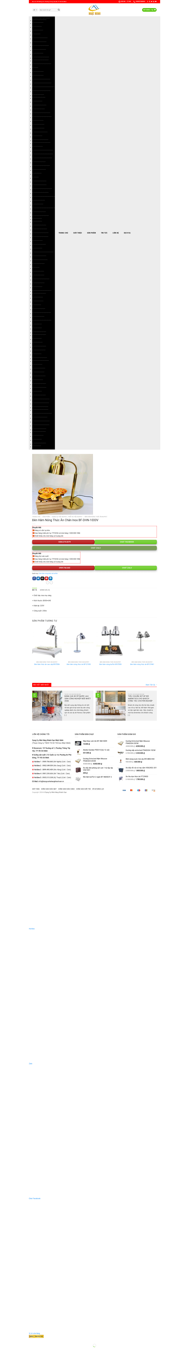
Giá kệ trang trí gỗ (39, 170)
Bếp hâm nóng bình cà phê (42, 159)
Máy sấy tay (37, 325)
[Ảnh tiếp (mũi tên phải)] (37, 1349)
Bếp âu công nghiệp (39, 230)
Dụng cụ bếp (37, 219)
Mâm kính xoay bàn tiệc (41, 80)
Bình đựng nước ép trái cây (42, 151)
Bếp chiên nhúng (38, 265)
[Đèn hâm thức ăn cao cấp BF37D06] (47, 642)
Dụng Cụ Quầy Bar (39, 333)
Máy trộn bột (37, 102)
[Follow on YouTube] (155, 1)
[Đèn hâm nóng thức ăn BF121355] (78, 642)
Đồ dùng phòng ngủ (39, 359)
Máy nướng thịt (38, 272)
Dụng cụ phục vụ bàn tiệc (42, 118)
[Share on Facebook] (34, 578)
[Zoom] (35, 512)
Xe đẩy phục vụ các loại (41, 92)
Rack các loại (37, 137)
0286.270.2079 (64, 542)
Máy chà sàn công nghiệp (41, 321)
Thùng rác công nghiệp (40, 280)
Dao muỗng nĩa (37, 121)
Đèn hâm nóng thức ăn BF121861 (142, 664)
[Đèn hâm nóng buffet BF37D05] (110, 642)
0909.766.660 (64, 568)
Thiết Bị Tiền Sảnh (39, 21)
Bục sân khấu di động (40, 61)
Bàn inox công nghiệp (40, 238)
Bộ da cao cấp (37, 381)
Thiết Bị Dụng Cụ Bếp (40, 217)
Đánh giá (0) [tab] (45, 590)
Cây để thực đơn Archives (42, 190)
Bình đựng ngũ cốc (39, 182)
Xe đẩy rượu (37, 339)
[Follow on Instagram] (149, 1)
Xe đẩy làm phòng (39, 294)
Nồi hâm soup (37, 147)
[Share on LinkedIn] (50, 578)
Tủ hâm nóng (37, 249)
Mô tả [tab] (34, 590)
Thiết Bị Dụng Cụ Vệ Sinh (41, 292)
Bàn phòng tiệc (38, 76)
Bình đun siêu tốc (39, 377)
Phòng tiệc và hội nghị (40, 58)
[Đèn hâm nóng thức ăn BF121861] (142, 642)
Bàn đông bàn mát (39, 257)
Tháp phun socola (39, 213)
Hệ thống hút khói (39, 245)
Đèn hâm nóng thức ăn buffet (43, 197)
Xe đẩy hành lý (37, 24)
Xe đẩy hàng (37, 27)
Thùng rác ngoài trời (39, 39)
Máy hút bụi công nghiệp (41, 314)
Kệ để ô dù (36, 35)
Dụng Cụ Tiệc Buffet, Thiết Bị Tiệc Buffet (67, 517)
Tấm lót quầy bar (38, 351)
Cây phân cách (37, 31)
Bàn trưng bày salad (39, 261)
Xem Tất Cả (150, 685)
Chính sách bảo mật (49, 789)
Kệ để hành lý (37, 365)
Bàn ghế (35, 69)
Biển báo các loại (38, 310)
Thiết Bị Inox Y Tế (39, 444)
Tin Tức (104, 233)
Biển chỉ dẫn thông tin (40, 47)
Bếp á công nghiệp (39, 226)
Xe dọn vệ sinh (37, 302)
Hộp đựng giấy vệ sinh (40, 426)
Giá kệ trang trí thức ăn (41, 167)
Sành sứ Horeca (38, 129)
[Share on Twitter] (38, 578)
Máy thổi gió (37, 329)
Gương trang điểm (39, 385)
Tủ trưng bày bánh (39, 106)
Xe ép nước (36, 306)
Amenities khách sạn (40, 411)
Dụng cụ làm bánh (39, 433)
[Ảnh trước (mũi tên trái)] (31, 1349)
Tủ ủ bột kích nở (38, 110)
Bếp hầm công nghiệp (40, 234)
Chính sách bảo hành (66, 789)
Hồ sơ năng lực (98, 789)
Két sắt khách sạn (39, 388)
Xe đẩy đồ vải (37, 298)
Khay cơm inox (37, 205)
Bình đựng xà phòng (39, 418)
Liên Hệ (116, 233)
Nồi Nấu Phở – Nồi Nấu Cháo (43, 253)
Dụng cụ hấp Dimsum (40, 194)
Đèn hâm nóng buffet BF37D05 (110, 664)
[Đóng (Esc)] (31, 1340)
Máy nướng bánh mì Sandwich (43, 209)
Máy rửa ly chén (38, 276)
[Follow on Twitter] (151, 1)
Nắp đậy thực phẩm (39, 133)
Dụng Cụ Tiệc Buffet (40, 141)
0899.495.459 (47, 770)
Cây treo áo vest (38, 369)
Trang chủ (63, 233)
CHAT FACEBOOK (126, 542)
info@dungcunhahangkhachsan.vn (51, 781)
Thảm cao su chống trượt (42, 414)
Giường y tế (36, 447)
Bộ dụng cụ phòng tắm (41, 422)
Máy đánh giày (37, 54)
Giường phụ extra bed (40, 362)
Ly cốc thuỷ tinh (38, 125)
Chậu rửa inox (37, 242)
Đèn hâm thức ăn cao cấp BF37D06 (47, 664)
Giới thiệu (77, 233)
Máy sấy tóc (37, 392)
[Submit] (59, 10)
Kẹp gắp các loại (38, 201)
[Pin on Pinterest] (46, 578)
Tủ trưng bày (37, 288)
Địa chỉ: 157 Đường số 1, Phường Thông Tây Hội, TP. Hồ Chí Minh (49, 1)
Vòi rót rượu (36, 355)
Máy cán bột (37, 440)
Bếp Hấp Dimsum (39, 163)
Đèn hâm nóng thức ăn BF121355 (79, 664)
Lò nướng (35, 268)
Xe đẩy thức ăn (38, 96)
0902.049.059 (47, 766)
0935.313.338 (47, 777)
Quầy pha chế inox (39, 336)
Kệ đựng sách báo (39, 50)
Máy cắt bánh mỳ (38, 98)
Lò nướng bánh (37, 436)
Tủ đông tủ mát (38, 284)
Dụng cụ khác (37, 343)
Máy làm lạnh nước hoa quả (42, 155)
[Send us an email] (153, 1)
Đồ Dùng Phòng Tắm (40, 408)
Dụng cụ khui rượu (39, 347)
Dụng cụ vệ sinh (38, 317)
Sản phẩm (91, 233)
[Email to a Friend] (42, 578)
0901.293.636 (47, 773)
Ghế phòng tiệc (38, 73)
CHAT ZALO (95, 548)
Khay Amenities (38, 373)
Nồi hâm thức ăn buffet (41, 144)
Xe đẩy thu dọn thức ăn (41, 114)
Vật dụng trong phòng (40, 404)
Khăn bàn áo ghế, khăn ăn (41, 84)
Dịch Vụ (127, 233)
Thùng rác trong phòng (40, 400)
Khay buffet (36, 174)
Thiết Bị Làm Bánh (39, 430)
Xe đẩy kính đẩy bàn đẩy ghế (43, 88)
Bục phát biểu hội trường (41, 65)
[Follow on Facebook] (147, 1)
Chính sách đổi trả (83, 789)
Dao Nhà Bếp (37, 222)
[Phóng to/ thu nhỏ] (37, 1340)
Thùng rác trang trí (39, 43)
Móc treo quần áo (39, 396)
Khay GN (35, 178)
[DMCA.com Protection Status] (36, 1336)
